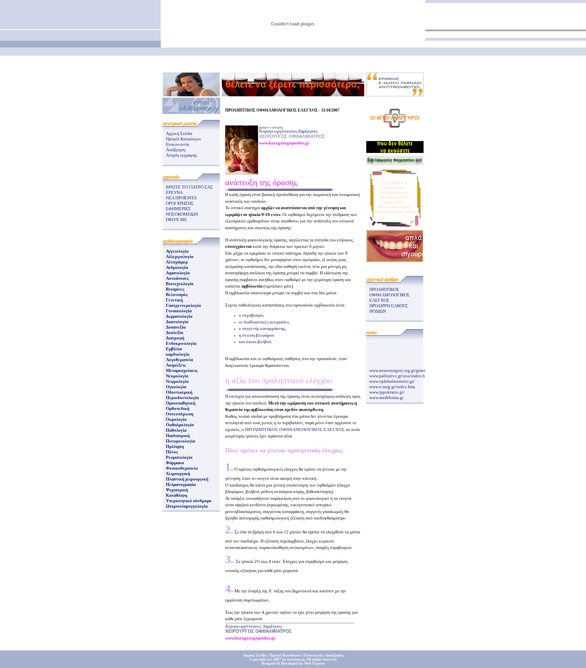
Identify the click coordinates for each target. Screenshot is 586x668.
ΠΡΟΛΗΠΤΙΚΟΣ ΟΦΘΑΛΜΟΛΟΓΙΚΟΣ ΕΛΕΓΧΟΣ (389, 295)
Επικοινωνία (177, 144)
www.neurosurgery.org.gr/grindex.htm (403, 368)
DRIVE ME (176, 219)
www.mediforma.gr (386, 395)
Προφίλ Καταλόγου (183, 138)
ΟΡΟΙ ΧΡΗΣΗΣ (180, 203)
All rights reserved (321, 659)
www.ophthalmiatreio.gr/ (392, 378)
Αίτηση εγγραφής (181, 155)
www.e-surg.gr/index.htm (392, 384)
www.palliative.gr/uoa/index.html (400, 373)
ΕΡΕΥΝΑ (174, 192)
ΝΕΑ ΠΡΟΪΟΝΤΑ (181, 197)
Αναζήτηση (175, 149)
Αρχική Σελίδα (179, 133)
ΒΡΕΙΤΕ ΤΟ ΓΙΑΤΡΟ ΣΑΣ (189, 187)
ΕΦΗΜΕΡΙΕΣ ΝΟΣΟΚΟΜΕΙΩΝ (182, 211)
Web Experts (314, 663)
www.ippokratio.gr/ (387, 389)
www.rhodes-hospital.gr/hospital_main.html (409, 400)
